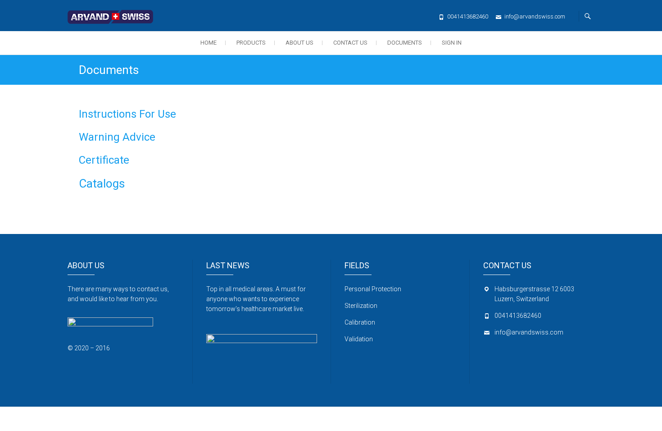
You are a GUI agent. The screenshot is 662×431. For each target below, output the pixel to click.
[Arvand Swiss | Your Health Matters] (113, 14)
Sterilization (361, 305)
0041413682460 (467, 16)
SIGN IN (452, 42)
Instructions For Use (127, 114)
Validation (359, 339)
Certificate (104, 160)
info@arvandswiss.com (534, 16)
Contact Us (350, 42)
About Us (299, 42)
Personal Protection (373, 289)
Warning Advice (117, 137)
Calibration (360, 322)
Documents (404, 42)
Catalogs (102, 183)
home (208, 42)
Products (251, 42)
